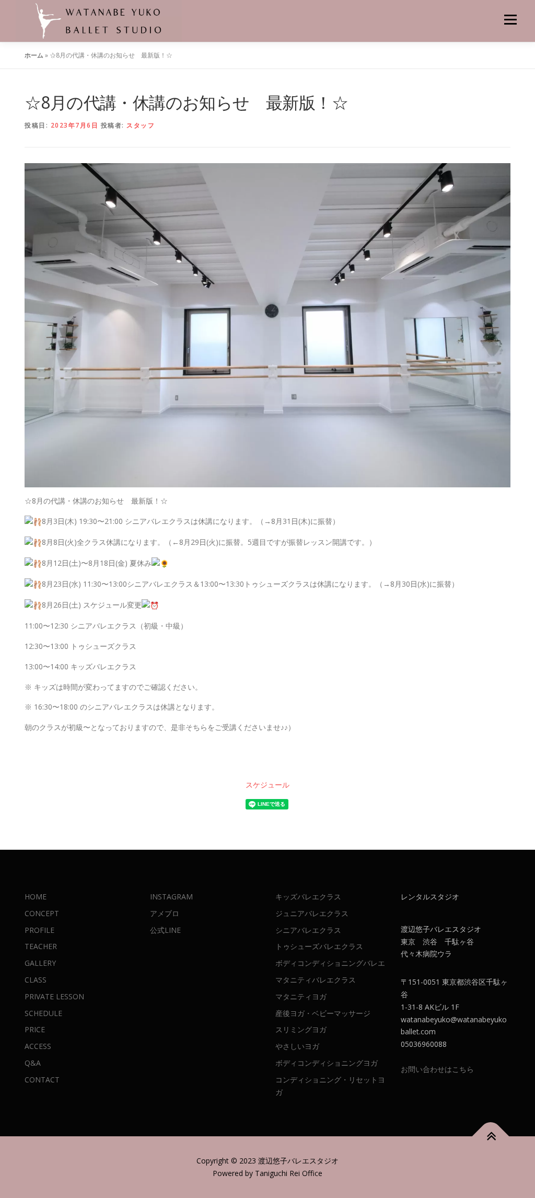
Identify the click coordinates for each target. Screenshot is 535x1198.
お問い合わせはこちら (437, 1069)
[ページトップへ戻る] (490, 1136)
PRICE (35, 1029)
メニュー (510, 20)
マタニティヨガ (301, 996)
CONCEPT (42, 913)
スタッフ (140, 125)
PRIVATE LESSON (54, 996)
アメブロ (164, 913)
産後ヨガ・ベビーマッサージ (322, 1013)
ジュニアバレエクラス (311, 913)
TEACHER (41, 946)
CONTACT (42, 1080)
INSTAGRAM (171, 897)
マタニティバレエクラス (315, 980)
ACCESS (38, 1046)
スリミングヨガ (301, 1029)
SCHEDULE (43, 1013)
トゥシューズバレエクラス (319, 946)
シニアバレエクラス (308, 930)
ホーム (34, 55)
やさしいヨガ (297, 1046)
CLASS (35, 980)
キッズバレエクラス (308, 897)
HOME (35, 897)
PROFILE (39, 930)
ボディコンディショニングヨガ (326, 1063)
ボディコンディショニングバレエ (330, 963)
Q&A (33, 1063)
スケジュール (267, 785)
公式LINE (165, 930)
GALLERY (40, 963)
